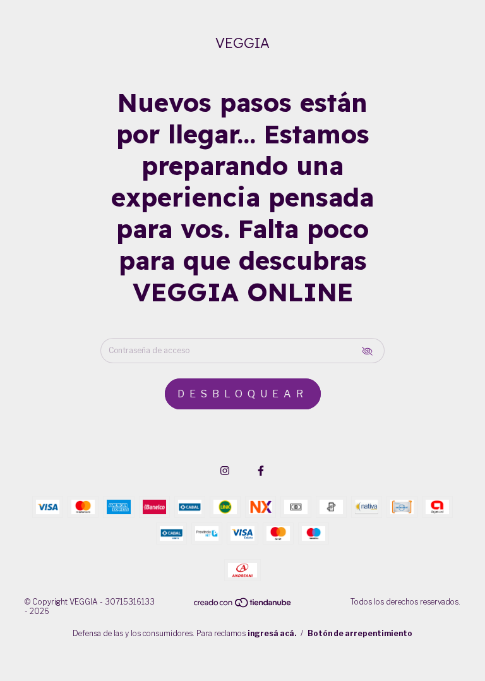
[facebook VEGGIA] (261, 471)
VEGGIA (242, 43)
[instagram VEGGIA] (225, 471)
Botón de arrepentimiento (360, 633)
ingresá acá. (272, 633)
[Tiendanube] (243, 605)
